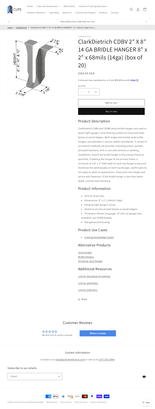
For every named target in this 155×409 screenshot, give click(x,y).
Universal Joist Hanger (90, 261)
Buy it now (111, 111)
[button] (48, 6)
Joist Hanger (85, 252)
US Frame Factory (21, 402)
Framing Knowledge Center (99, 237)
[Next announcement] (146, 22)
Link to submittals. (88, 283)
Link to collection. (88, 290)
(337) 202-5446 (106, 359)
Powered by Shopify (36, 402)
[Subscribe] (58, 376)
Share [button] (84, 299)
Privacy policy (66, 402)
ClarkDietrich (21, 27)
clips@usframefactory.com (70, 359)
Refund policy (52, 402)
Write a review (98, 333)
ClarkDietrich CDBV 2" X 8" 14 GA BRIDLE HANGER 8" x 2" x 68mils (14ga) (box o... (63, 27)
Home (10, 27)
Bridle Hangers (86, 256)
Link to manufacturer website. (94, 276)
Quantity (82, 86)
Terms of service (80, 402)
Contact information (98, 402)
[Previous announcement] (8, 22)
